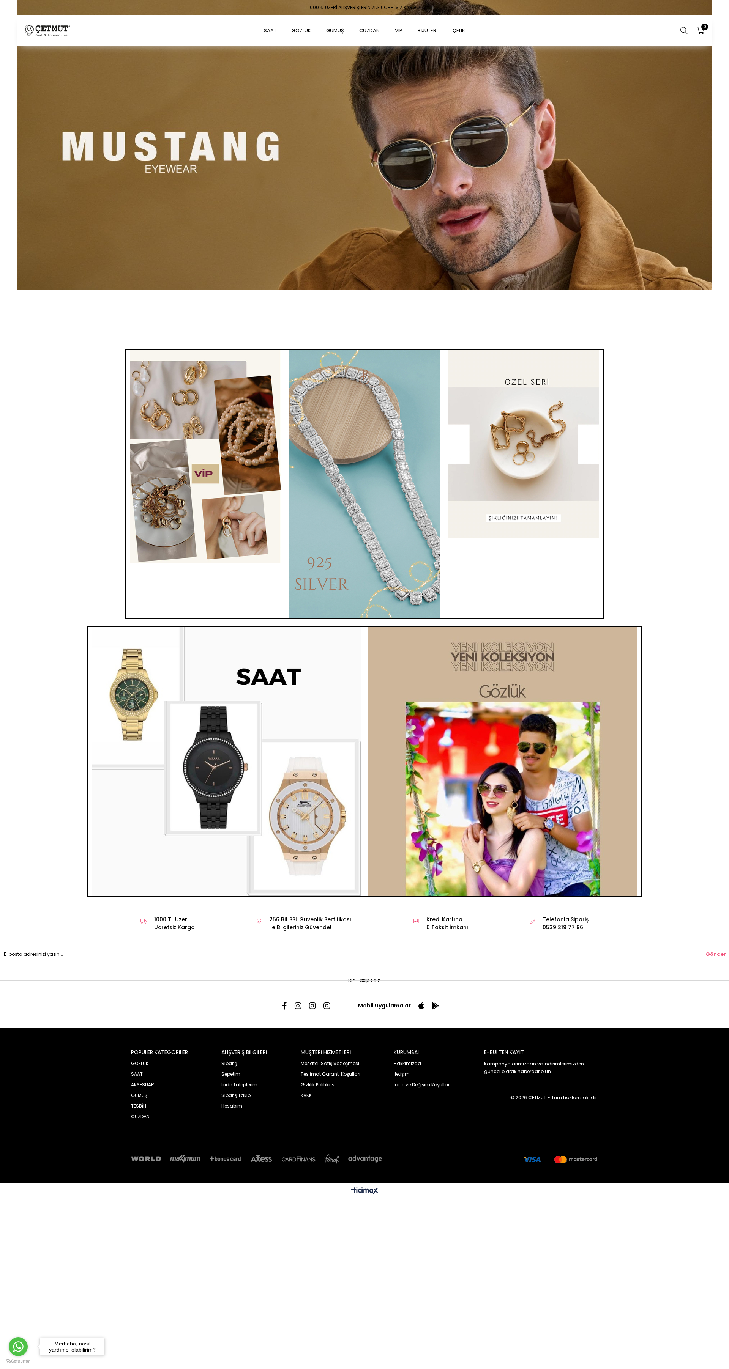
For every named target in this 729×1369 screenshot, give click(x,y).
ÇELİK (459, 30)
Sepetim (230, 1022)
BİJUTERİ (427, 30)
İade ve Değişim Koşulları (422, 1032)
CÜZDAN (369, 30)
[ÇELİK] (523, 392)
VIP (398, 30)
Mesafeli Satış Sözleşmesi (330, 1011)
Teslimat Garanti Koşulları (330, 1022)
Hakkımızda (407, 1011)
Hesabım (231, 1054)
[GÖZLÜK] (364, 145)
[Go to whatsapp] (18, 1346)
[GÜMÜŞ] (364, 432)
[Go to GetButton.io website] (18, 1361)
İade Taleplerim (239, 1032)
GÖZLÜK (301, 30)
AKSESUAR (142, 1032)
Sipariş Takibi (236, 1043)
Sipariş (229, 1011)
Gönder (716, 902)
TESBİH (138, 1054)
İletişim (402, 1022)
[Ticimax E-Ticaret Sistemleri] (364, 1139)
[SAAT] (226, 709)
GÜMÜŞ (335, 30)
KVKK (306, 1043)
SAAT (270, 30)
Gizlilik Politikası (318, 1032)
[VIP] (205, 404)
